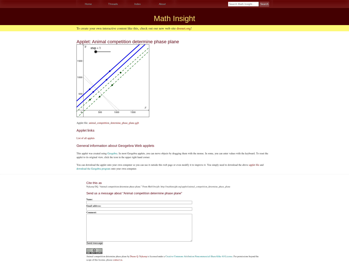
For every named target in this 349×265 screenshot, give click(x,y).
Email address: (93, 205)
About (162, 4)
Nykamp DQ (92, 186)
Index (137, 4)
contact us (117, 259)
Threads (113, 4)
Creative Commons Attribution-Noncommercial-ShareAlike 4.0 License (198, 256)
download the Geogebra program (93, 168)
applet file (254, 164)
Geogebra (112, 153)
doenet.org (184, 28)
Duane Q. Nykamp (138, 256)
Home (88, 4)
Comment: (91, 212)
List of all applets (86, 138)
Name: (89, 199)
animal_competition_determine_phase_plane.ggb (114, 123)
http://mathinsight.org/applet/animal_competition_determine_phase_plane (195, 186)
